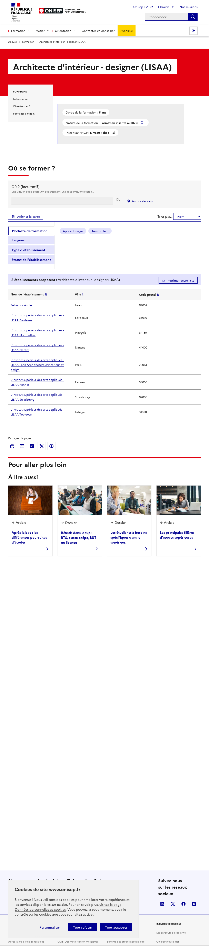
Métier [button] (40, 31)
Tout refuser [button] (82, 927)
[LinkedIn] (32, 446)
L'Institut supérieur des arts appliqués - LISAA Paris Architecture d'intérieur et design (37, 365)
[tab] (31, 230)
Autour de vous (142, 201)
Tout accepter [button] (116, 927)
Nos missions (189, 7)
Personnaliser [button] (50, 927)
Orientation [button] (63, 31)
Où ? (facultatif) (25, 186)
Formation (28, 41)
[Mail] (22, 446)
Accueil (12, 41)
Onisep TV (141, 7)
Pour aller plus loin (23, 113)
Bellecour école (21, 305)
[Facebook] (51, 446)
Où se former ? (21, 106)
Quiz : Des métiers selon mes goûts (78, 941)
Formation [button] (18, 31)
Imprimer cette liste (180, 280)
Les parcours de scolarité (171, 932)
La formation (20, 98)
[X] (42, 446)
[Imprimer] (12, 446)
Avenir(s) (126, 31)
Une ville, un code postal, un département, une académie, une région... (52, 191)
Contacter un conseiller (98, 31)
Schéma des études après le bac (126, 941)
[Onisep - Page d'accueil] (51, 10)
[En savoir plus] (142, 122)
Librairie (164, 7)
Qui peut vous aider (167, 941)
